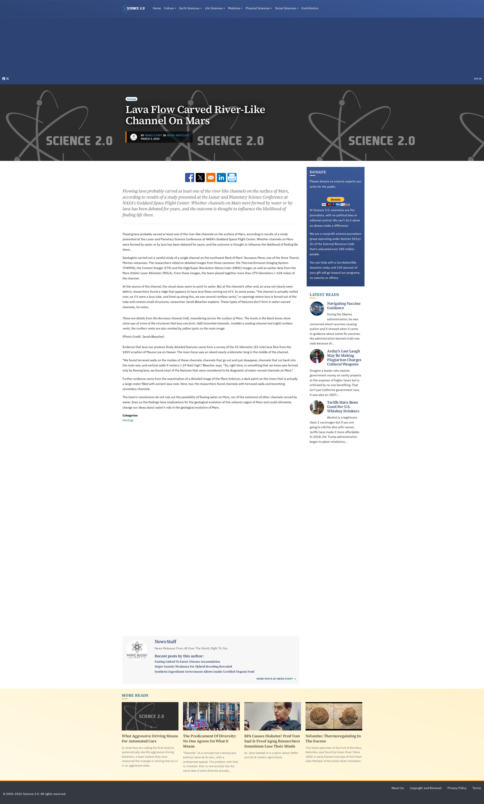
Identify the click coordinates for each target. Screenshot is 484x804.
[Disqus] (211, 475)
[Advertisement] (242, 48)
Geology (131, 99)
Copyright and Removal (425, 788)
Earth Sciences (189, 8)
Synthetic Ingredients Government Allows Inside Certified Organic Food (204, 671)
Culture (169, 8)
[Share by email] (210, 177)
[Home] (135, 8)
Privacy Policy (457, 788)
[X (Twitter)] (7, 79)
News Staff (153, 135)
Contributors (310, 8)
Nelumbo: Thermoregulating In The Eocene (333, 738)
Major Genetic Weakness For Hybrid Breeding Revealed (193, 666)
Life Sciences (214, 8)
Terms (476, 788)
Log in (478, 78)
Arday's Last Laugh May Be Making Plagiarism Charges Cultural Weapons (344, 357)
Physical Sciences (258, 8)
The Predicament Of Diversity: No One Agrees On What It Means (209, 741)
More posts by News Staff (275, 678)
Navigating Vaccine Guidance (343, 305)
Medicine (234, 8)
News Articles (178, 135)
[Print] (232, 177)
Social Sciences (285, 8)
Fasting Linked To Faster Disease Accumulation (187, 661)
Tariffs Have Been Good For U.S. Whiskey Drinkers (343, 407)
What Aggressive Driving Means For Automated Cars (150, 738)
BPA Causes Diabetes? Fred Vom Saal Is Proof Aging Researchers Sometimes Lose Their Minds (272, 741)
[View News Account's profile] (133, 137)
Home (157, 8)
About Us (397, 788)
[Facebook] (4, 79)
